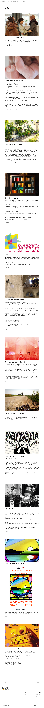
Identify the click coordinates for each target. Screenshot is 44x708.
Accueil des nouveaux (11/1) (15, 38)
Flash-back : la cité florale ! (14, 144)
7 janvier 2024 (7, 48)
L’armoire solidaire (11, 198)
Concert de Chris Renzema (15, 456)
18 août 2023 (7, 165)
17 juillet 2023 (7, 381)
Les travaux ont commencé (15, 300)
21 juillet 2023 (7, 222)
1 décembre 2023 (7, 111)
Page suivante (38, 682)
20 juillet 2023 (7, 267)
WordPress (40, 705)
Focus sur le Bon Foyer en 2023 (16, 80)
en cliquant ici (19, 528)
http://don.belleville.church (24, 264)
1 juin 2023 (6, 531)
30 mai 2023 (7, 616)
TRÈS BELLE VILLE (11, 508)
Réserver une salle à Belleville (15, 362)
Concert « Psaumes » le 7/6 (15, 564)
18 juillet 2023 (7, 329)
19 (5, 682)
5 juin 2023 (6, 476)
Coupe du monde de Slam (14, 649)
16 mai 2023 (7, 669)
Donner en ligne (10, 255)
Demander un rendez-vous (15, 413)
